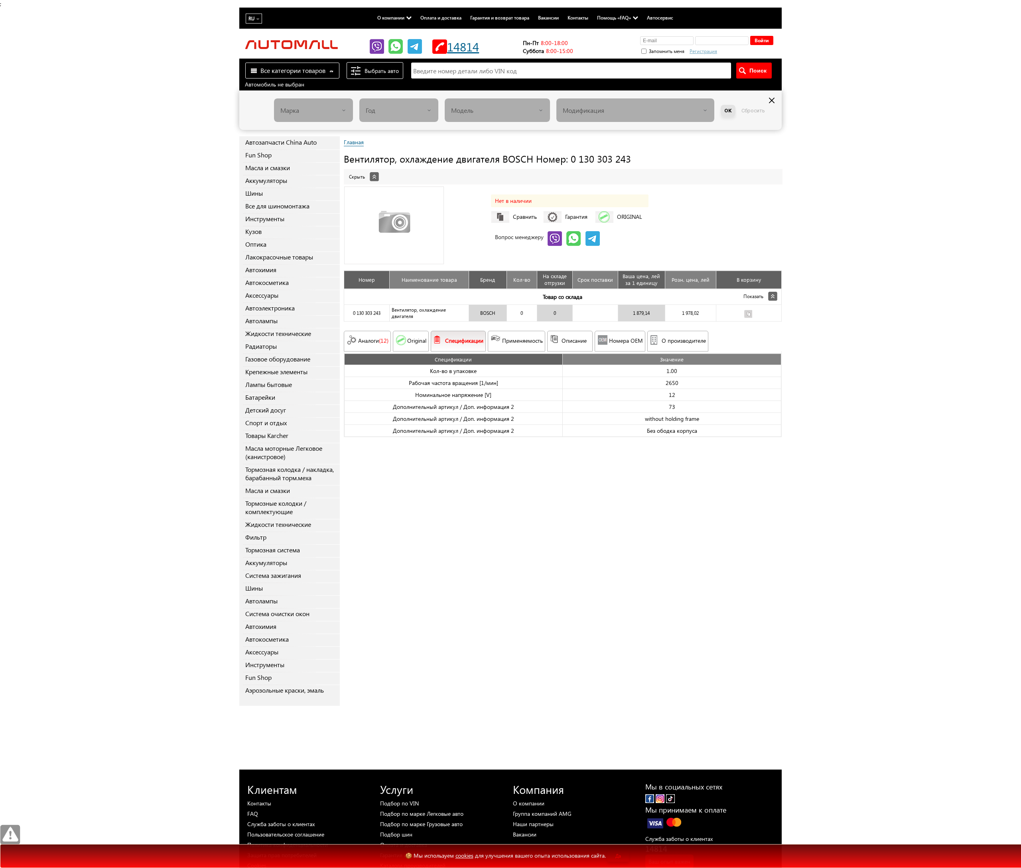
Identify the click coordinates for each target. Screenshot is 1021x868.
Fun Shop (258, 155)
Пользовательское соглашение (285, 834)
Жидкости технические (278, 333)
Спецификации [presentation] (464, 340)
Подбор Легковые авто (421, 813)
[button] (745, 50)
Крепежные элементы (276, 371)
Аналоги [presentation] (373, 340)
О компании (390, 17)
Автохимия (260, 269)
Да (618, 856)
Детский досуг (265, 410)
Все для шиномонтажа (277, 206)
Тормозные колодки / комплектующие (275, 507)
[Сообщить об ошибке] (10, 835)
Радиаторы (261, 346)
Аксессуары (261, 295)
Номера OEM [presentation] (626, 340)
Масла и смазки (267, 167)
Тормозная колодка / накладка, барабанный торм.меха (289, 473)
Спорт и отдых (266, 422)
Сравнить (525, 216)
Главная (354, 142)
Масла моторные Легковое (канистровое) (283, 452)
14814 (463, 46)
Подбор (399, 803)
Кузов (253, 231)
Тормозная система (272, 550)
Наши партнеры (533, 824)
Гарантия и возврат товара (499, 17)
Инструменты (264, 218)
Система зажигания (273, 575)
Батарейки (260, 397)
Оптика (255, 244)
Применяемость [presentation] (522, 340)
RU (251, 19)
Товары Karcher (266, 435)
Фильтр (255, 537)
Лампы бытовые (268, 384)
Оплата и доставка (440, 17)
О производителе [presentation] (684, 340)
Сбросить (753, 111)
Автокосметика (267, 282)
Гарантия (576, 216)
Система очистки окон (277, 613)
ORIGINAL (629, 216)
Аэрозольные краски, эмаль (284, 690)
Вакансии (548, 17)
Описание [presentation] (574, 340)
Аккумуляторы (266, 180)
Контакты (578, 17)
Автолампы (261, 320)
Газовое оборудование (277, 359)
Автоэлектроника (270, 308)
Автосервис (660, 17)
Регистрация (703, 51)
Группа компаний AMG (542, 813)
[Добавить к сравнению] (748, 315)
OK (728, 111)
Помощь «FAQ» (614, 17)
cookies (464, 855)
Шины (254, 193)
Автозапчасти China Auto (281, 142)
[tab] (563, 172)
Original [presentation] (416, 340)
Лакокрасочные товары (279, 257)
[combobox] (313, 110)
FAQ (252, 813)
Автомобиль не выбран (274, 84)
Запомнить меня (667, 51)
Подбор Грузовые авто (421, 824)
